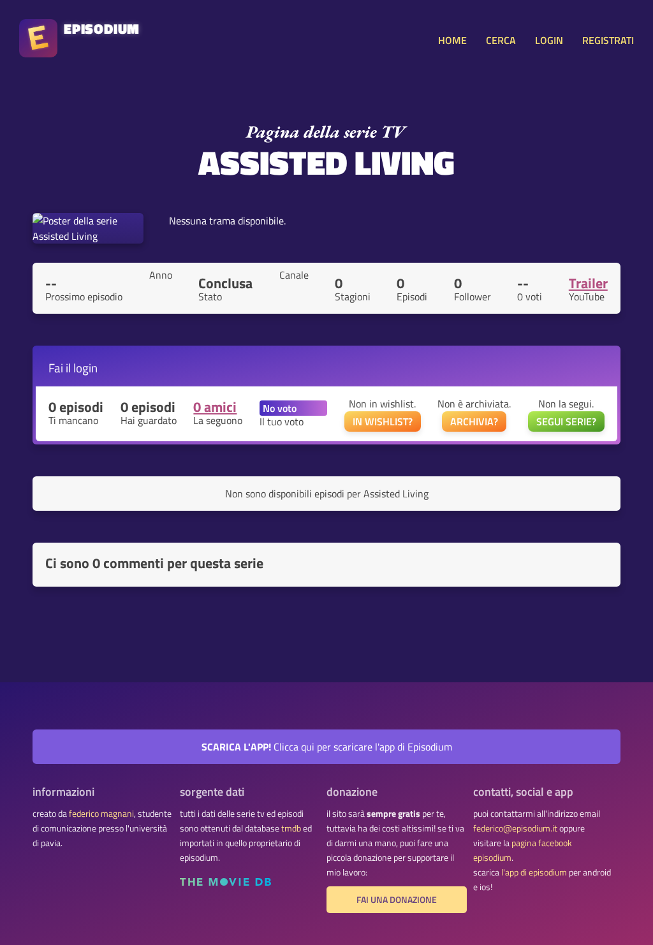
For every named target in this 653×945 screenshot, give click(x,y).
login (85, 367)
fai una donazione (396, 900)
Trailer (588, 283)
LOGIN (549, 40)
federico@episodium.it (515, 828)
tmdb (291, 828)
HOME (452, 40)
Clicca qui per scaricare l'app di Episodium (327, 746)
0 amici (215, 407)
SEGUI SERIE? (566, 421)
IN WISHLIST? (383, 421)
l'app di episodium (534, 872)
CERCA (501, 40)
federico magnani (101, 814)
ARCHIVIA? (474, 421)
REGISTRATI (608, 40)
